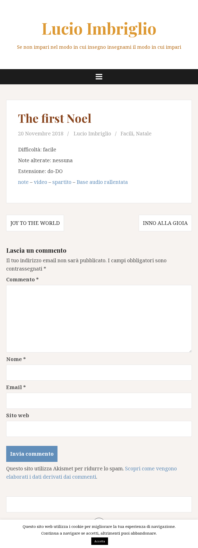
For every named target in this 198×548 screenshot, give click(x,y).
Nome (16, 359)
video (40, 181)
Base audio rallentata (102, 181)
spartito (61, 181)
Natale (144, 133)
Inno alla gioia (165, 222)
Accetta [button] (99, 541)
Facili (126, 133)
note (23, 181)
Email (16, 387)
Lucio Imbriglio (99, 28)
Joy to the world (35, 222)
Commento (22, 279)
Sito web (17, 415)
